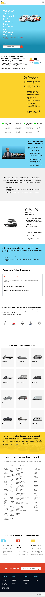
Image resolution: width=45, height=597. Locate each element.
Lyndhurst (35, 472)
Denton (35, 493)
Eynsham (22, 501)
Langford (11, 511)
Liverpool (5, 477)
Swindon (5, 495)
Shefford (5, 491)
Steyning (11, 499)
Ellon (17, 471)
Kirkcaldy (22, 505)
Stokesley (6, 510)
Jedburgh (11, 502)
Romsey (35, 470)
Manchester (6, 480)
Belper (21, 499)
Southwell (22, 469)
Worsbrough (6, 519)
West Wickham (23, 474)
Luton (11, 490)
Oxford (5, 470)
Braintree (22, 506)
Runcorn (35, 468)
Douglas (11, 474)
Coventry (35, 503)
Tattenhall (12, 509)
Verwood (21, 490)
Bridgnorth (36, 477)
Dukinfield (22, 498)
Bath (11, 480)
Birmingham (6, 473)
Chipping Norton (37, 497)
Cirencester (22, 470)
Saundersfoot (36, 491)
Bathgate (35, 481)
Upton (17, 514)
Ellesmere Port (36, 499)
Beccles (11, 470)
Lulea (21, 473)
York (11, 503)
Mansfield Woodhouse (24, 497)
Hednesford (6, 490)
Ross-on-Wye (36, 480)
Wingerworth (36, 486)
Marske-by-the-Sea (5, 498)
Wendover (6, 520)
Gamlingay (36, 507)
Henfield (35, 490)
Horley (35, 476)
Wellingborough (23, 481)
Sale (11, 487)
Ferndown (6, 493)
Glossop (21, 468)
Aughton (21, 472)
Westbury (35, 473)
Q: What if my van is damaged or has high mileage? (15, 286)
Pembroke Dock (23, 482)
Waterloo (35, 478)
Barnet (35, 498)
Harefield (35, 484)
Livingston (36, 485)
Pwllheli (5, 512)
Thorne (21, 478)
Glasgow (5, 474)
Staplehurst (12, 515)
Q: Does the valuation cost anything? (12, 293)
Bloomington (12, 506)
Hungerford (6, 509)
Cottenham (36, 501)
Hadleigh (35, 505)
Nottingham (12, 501)
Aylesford (5, 518)
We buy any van (6, 37)
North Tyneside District (24, 503)
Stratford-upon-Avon (5, 486)
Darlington (12, 479)
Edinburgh (6, 469)
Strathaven (22, 489)
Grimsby (21, 484)
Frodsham (6, 489)
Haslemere (22, 480)
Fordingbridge (23, 493)
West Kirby (22, 465)
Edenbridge (12, 481)
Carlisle (11, 491)
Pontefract (22, 502)
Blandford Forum (37, 469)
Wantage (21, 495)
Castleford (12, 483)
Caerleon (22, 491)
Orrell (21, 477)
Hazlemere (36, 474)
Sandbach (6, 515)
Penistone (12, 469)
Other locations (36, 510)
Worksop (11, 471)
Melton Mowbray (5, 506)
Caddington (12, 510)
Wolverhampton (7, 476)
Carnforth (11, 518)
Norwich (11, 514)
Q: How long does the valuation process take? (14, 276)
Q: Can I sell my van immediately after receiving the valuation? (17, 290)
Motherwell (22, 486)
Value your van (13, 37)
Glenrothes (6, 508)
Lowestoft (6, 494)
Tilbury (21, 494)
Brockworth (12, 507)
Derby (5, 472)
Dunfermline (12, 475)
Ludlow (35, 489)
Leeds (5, 465)
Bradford (5, 468)
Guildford (11, 498)
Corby (17, 499)
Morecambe (22, 485)
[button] (43, 2)
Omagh (35, 494)
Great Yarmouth (23, 510)
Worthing (11, 516)
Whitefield (35, 482)
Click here (15, 444)
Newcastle (6, 478)
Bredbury (11, 497)
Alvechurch (12, 505)
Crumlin (21, 507)
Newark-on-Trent (5, 514)
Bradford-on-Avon (5, 482)
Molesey (35, 506)
